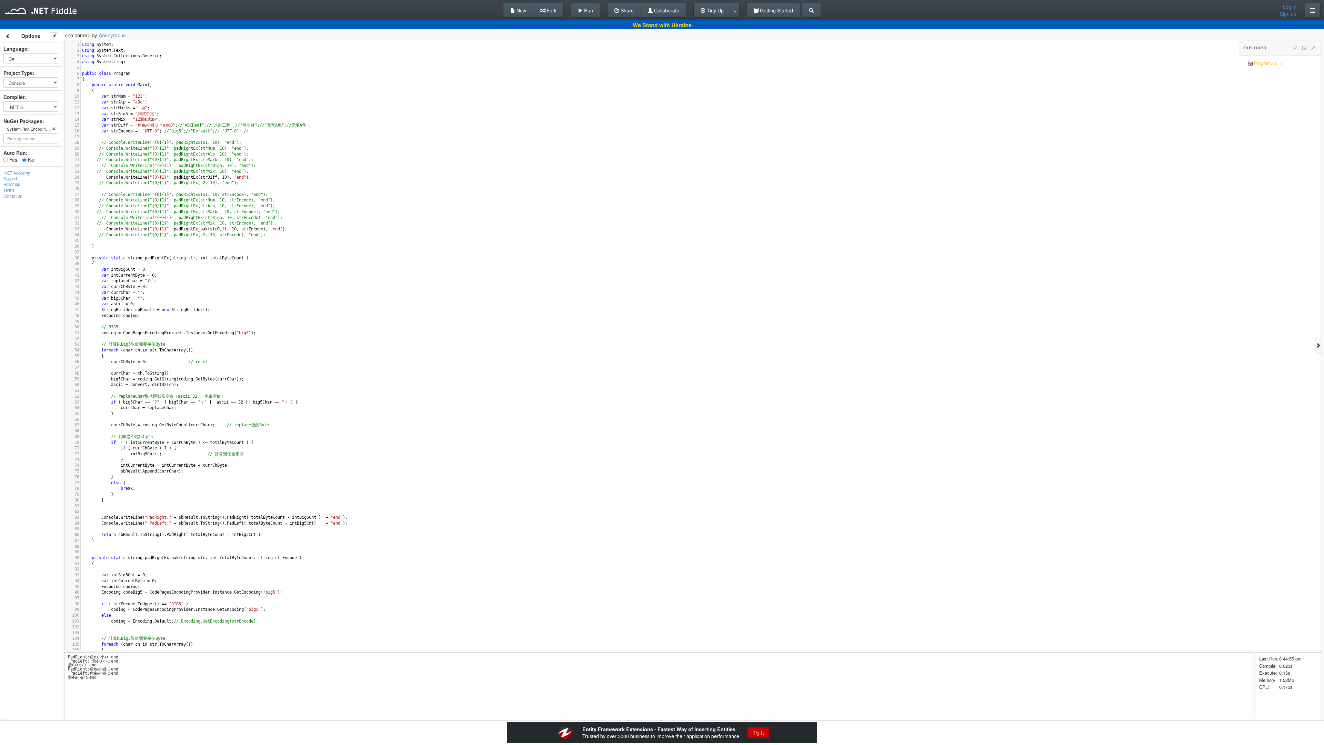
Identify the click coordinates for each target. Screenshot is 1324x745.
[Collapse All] (1313, 48)
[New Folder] (1304, 48)
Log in (1289, 6)
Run (588, 10)
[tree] (1280, 64)
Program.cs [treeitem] (1265, 63)
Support (10, 178)
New (520, 10)
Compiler (13, 96)
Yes (12, 159)
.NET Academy (16, 173)
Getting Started (776, 10)
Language (15, 48)
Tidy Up (714, 10)
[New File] (1295, 48)
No (30, 159)
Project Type (18, 72)
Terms (8, 190)
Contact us (12, 196)
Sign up (1288, 13)
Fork (550, 10)
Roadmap (11, 184)
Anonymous (112, 35)
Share (626, 10)
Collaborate (666, 10)
